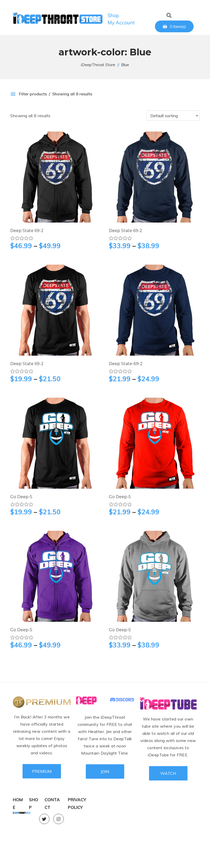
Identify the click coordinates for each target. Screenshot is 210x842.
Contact (52, 800)
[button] (167, 14)
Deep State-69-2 (126, 363)
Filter (101, 115)
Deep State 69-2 (27, 230)
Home (18, 800)
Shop (113, 15)
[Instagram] (58, 819)
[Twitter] (44, 819)
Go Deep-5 (21, 496)
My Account (121, 22)
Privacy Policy (77, 800)
